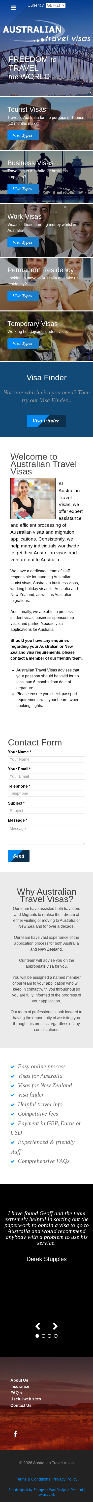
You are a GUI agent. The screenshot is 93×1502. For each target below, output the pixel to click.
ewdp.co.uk (46, 1494)
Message (17, 820)
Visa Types (23, 135)
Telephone (19, 786)
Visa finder (31, 1094)
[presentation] (38, 1325)
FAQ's (16, 1393)
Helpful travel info (40, 1104)
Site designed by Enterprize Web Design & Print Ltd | (46, 1490)
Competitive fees (38, 1113)
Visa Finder (46, 420)
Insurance (19, 1386)
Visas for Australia (40, 1076)
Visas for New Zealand (45, 1085)
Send (18, 856)
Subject (16, 803)
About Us (19, 1380)
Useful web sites (25, 1399)
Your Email (19, 769)
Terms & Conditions (33, 1479)
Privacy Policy (64, 1479)
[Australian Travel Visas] (46, 31)
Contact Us (20, 1405)
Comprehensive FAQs (43, 1161)
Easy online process (41, 1066)
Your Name (19, 752)
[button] (37, 1336)
